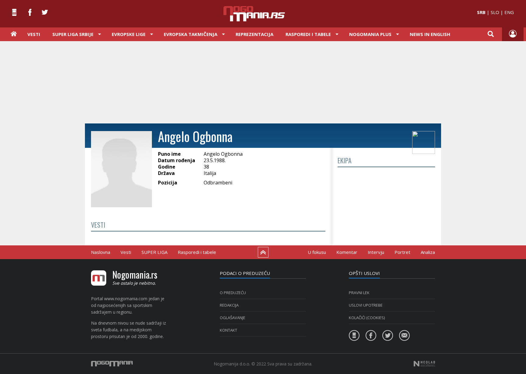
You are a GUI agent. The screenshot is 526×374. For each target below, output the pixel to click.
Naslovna (100, 252)
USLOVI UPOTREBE (366, 305)
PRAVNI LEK (359, 292)
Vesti (33, 34)
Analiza (428, 252)
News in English (430, 34)
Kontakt (228, 330)
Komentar (346, 252)
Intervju (376, 252)
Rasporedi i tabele (197, 252)
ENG (509, 12)
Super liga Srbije (72, 34)
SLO (495, 12)
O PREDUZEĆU (233, 292)
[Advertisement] (263, 82)
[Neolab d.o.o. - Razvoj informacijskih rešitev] (424, 363)
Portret (402, 252)
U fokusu (317, 252)
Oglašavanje (232, 317)
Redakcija (229, 305)
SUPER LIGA (154, 252)
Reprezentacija (254, 34)
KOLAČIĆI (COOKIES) (367, 317)
